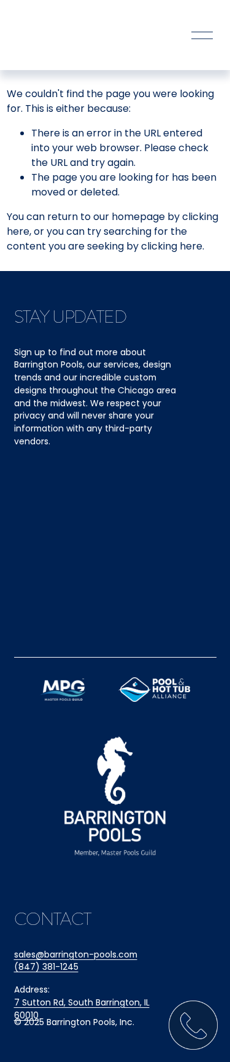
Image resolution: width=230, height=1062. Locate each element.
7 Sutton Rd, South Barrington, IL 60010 (82, 1008)
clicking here (171, 246)
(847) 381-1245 (46, 967)
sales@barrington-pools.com (75, 954)
